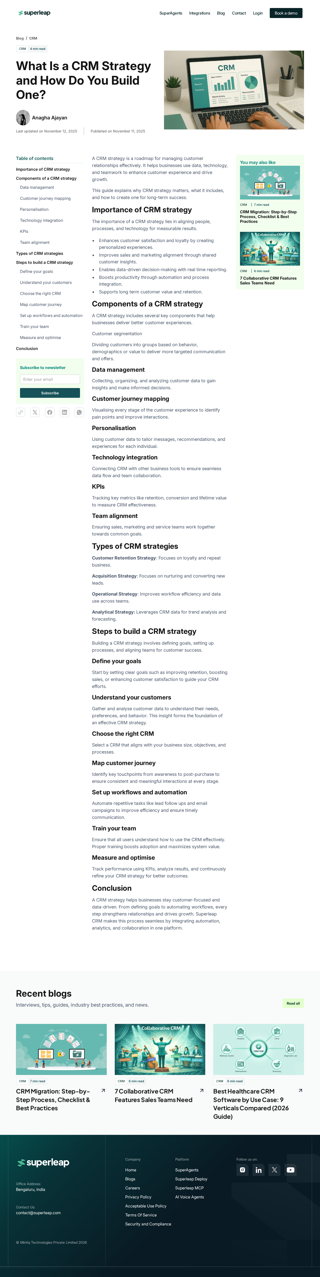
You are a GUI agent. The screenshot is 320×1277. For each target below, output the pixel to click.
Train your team (34, 326)
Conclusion (27, 348)
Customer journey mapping (45, 198)
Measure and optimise (40, 337)
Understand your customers (46, 282)
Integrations (199, 13)
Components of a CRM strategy (46, 178)
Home (130, 1169)
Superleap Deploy (191, 1178)
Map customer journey (41, 304)
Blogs (130, 1178)
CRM (33, 38)
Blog (221, 13)
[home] (35, 13)
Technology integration (41, 220)
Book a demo (286, 13)
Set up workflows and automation (51, 315)
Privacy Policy (138, 1196)
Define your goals (36, 271)
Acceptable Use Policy (145, 1205)
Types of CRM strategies (39, 253)
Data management (37, 187)
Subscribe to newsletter (43, 367)
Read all (293, 1003)
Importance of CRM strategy (43, 169)
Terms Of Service (141, 1214)
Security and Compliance (148, 1223)
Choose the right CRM (40, 293)
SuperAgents (171, 13)
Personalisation (34, 209)
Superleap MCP (189, 1187)
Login (258, 13)
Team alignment (35, 242)
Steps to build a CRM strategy (44, 262)
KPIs (24, 231)
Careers (132, 1187)
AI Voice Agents (189, 1196)
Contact (239, 13)
